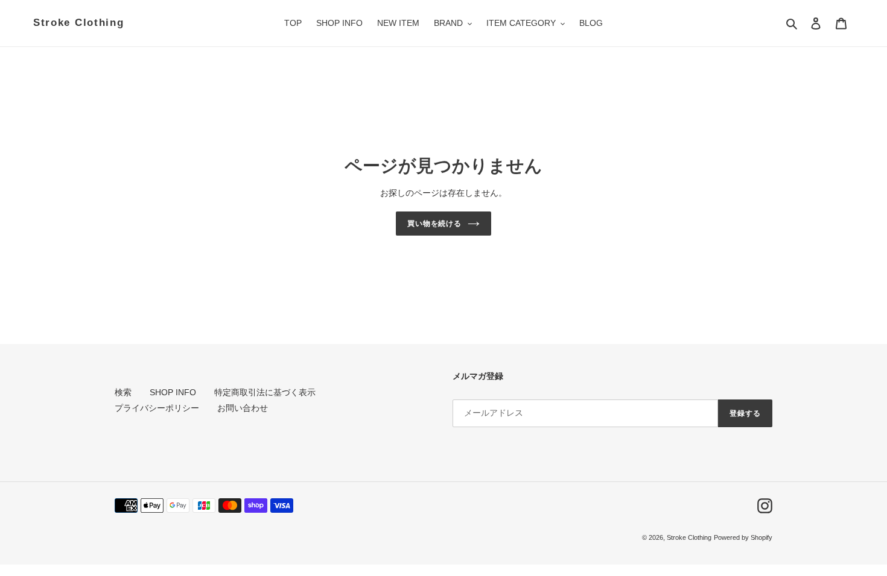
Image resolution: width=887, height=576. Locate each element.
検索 (123, 392)
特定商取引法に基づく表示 (265, 392)
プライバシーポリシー (157, 408)
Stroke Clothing (78, 22)
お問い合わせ (242, 408)
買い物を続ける (434, 223)
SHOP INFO (173, 392)
